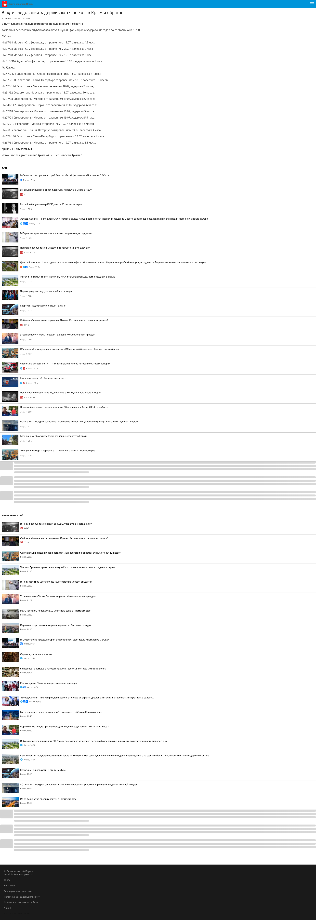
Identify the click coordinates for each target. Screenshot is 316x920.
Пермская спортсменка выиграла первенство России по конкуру (55, 625)
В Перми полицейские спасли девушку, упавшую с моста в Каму (56, 189)
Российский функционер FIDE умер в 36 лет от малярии (51, 204)
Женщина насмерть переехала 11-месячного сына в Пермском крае (57, 450)
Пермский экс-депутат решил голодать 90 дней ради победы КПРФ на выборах (64, 407)
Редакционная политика (18, 891)
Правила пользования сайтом (21, 902)
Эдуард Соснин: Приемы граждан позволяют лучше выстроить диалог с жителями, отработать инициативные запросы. (87, 697)
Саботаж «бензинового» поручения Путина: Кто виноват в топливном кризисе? (64, 320)
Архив (7, 907)
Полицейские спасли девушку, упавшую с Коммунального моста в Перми (60, 392)
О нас (7, 879)
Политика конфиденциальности (22, 896)
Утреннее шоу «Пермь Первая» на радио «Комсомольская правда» (57, 334)
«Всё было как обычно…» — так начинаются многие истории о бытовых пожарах (65, 363)
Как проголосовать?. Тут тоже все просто (43, 378)
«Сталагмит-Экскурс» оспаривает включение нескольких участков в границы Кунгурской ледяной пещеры (79, 421)
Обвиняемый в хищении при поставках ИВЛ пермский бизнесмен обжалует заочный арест (70, 349)
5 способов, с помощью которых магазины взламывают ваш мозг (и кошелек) (63, 668)
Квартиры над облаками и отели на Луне (43, 305)
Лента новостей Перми (17, 913)
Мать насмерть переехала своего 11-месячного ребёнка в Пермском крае (61, 712)
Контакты (9, 885)
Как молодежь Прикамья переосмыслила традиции (48, 683)
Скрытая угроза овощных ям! (36, 654)
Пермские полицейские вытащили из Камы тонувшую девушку (55, 247)
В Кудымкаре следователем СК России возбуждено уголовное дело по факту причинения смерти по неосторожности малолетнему (93, 741)
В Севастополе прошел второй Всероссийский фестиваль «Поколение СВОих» (64, 175)
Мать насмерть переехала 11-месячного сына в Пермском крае (55, 610)
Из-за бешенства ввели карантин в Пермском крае (48, 799)
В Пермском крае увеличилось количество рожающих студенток (56, 233)
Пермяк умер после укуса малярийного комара (46, 291)
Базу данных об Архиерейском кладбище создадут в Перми (53, 436)
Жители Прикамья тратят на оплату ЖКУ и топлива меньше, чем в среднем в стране (67, 276)
